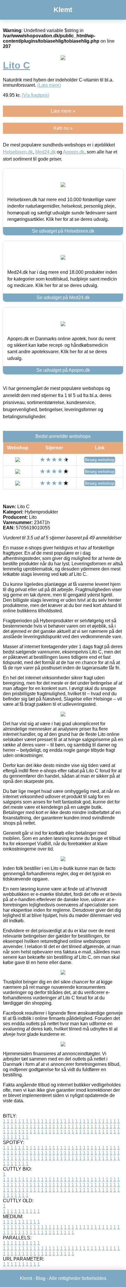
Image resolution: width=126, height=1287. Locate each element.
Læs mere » (63, 111)
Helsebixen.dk (18, 151)
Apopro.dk (73, 151)
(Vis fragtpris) (35, 95)
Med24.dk (45, 151)
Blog (40, 1278)
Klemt (63, 10)
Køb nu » (63, 128)
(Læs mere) (49, 85)
